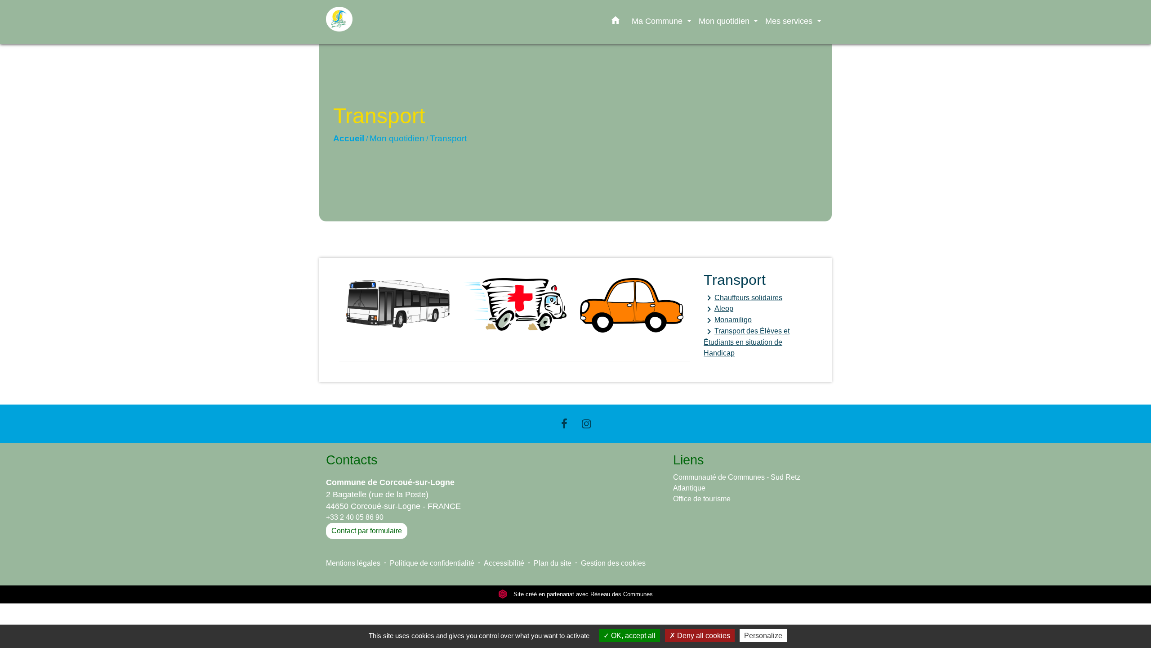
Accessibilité (504, 563)
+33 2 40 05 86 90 (355, 517)
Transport (448, 138)
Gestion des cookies (613, 563)
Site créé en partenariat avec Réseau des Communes (582, 594)
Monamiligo (728, 320)
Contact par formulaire (366, 531)
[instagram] (587, 423)
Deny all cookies (702, 635)
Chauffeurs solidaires (743, 297)
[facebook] (564, 423)
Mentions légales (353, 563)
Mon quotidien (397, 138)
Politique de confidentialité (432, 563)
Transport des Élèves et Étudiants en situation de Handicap (747, 341)
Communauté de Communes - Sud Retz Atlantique (736, 482)
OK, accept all (632, 635)
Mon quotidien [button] (725, 21)
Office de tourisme (702, 499)
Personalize (763, 635)
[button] (615, 22)
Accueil (348, 138)
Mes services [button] (790, 21)
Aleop (718, 309)
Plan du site (552, 563)
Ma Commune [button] (658, 21)
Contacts (352, 460)
